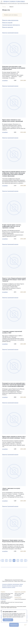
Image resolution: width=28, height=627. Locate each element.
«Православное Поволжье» (14, 574)
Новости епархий (7, 22)
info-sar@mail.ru (6, 624)
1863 (18, 560)
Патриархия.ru (3, 599)
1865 (25, 560)
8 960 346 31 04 (2, 624)
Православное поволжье (14, 2)
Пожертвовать (14, 624)
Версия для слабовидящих (21, 624)
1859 (2, 560)
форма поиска (26, 1)
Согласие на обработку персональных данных (12, 584)
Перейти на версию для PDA (8, 587)
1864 (21, 560)
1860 (6, 560)
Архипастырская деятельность (11, 25)
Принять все (8, 619)
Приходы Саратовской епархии (10, 32)
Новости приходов (7, 27)
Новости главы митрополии (10, 20)
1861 (10, 560)
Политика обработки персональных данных (12, 585)
